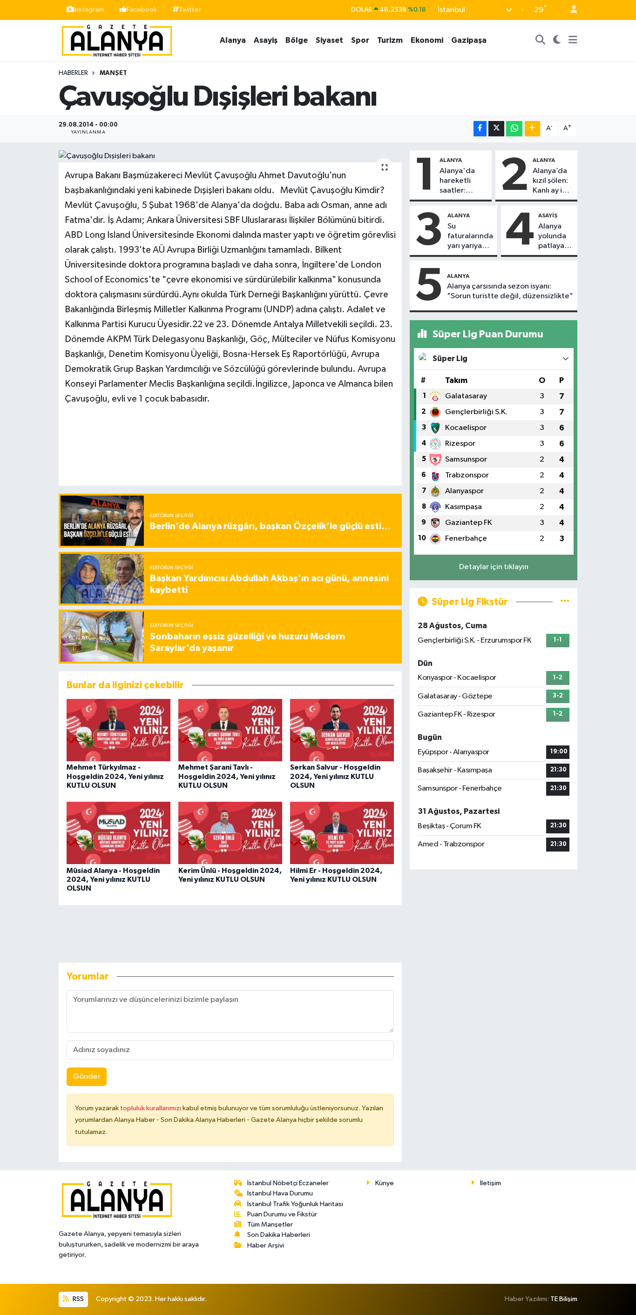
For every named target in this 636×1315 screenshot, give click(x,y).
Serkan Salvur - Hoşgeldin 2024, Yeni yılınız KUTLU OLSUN (335, 776)
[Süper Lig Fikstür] (565, 602)
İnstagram (89, 9)
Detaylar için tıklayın (493, 567)
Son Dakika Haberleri (278, 1234)
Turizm (390, 40)
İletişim (490, 1183)
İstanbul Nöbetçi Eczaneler (288, 1183)
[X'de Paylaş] (496, 128)
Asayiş (265, 40)
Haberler (73, 73)
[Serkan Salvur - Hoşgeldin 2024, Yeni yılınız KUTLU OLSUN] (342, 730)
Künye (384, 1183)
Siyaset (329, 40)
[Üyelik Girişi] (569, 10)
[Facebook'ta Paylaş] (480, 128)
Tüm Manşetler (270, 1224)
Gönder (87, 1076)
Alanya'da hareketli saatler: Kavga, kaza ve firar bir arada (460, 181)
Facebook (142, 9)
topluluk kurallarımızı (151, 1108)
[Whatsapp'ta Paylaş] (514, 128)
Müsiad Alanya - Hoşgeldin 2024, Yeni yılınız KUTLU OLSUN (113, 879)
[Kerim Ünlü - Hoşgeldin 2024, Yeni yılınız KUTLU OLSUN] (230, 833)
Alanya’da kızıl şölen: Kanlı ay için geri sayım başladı (552, 181)
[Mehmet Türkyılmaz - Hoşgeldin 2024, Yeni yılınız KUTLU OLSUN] (118, 730)
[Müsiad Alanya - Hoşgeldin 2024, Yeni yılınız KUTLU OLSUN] (118, 833)
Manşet (113, 73)
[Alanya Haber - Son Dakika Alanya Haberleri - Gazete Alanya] (117, 39)
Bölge (296, 40)
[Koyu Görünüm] (557, 40)
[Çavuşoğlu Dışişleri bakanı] (230, 156)
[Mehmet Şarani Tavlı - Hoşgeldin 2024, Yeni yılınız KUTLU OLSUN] (230, 730)
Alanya (233, 40)
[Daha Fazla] (532, 128)
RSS (77, 1298)
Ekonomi (427, 40)
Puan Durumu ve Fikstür (282, 1214)
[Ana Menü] (572, 40)
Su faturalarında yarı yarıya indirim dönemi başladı (470, 236)
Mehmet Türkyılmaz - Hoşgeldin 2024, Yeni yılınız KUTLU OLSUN (115, 776)
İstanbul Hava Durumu (280, 1193)
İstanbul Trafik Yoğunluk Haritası (295, 1204)
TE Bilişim (563, 1298)
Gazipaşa (469, 40)
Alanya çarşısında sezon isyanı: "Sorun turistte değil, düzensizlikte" (510, 291)
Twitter (190, 9)
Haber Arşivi (265, 1245)
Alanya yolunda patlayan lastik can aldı (554, 236)
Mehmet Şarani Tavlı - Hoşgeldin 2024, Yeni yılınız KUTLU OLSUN (227, 776)
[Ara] (540, 40)
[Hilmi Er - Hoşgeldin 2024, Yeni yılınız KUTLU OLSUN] (342, 833)
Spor (360, 40)
